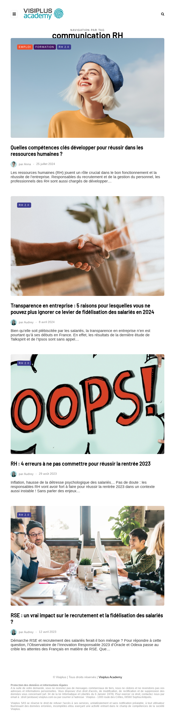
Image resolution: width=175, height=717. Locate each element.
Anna (27, 164)
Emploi (25, 47)
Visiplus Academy (110, 677)
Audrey (29, 322)
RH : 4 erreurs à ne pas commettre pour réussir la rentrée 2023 (81, 463)
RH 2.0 (64, 47)
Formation (44, 47)
